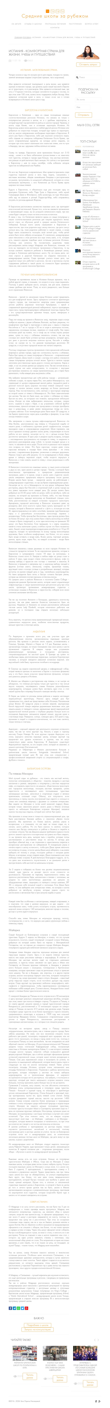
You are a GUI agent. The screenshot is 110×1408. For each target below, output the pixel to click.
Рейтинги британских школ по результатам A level (24, 1365)
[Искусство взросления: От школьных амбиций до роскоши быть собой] (78, 163)
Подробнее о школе (37, 1325)
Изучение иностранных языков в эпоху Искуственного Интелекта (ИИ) (91, 253)
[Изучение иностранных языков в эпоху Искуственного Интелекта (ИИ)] (78, 250)
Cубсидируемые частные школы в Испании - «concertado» (89, 241)
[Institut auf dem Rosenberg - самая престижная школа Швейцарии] (55, 1353)
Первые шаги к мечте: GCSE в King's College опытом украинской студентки (92, 229)
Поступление (75, 24)
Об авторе (16, 24)
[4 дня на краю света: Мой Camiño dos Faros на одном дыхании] (78, 151)
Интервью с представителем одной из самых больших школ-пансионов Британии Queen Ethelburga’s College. (85, 1369)
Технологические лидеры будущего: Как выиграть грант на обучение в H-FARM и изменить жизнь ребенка (91, 180)
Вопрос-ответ (91, 24)
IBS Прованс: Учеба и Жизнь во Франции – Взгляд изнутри (91, 193)
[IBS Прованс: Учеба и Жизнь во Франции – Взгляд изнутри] (78, 191)
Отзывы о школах (33, 24)
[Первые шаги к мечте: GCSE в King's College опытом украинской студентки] (78, 227)
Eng (57, 11)
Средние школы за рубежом (55, 16)
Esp (62, 11)
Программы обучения (55, 24)
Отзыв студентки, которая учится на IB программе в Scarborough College (91, 265)
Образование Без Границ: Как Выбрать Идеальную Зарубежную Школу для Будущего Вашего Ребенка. (91, 206)
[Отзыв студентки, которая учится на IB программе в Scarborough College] (78, 262)
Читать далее (29, 1376)
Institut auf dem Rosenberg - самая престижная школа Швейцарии (55, 1366)
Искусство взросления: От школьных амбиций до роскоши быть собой (92, 166)
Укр (52, 11)
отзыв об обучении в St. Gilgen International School (91, 219)
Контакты (55, 28)
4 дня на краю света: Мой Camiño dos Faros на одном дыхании (91, 154)
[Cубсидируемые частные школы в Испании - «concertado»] (78, 239)
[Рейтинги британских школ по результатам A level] (25, 1353)
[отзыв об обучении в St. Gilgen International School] (78, 217)
